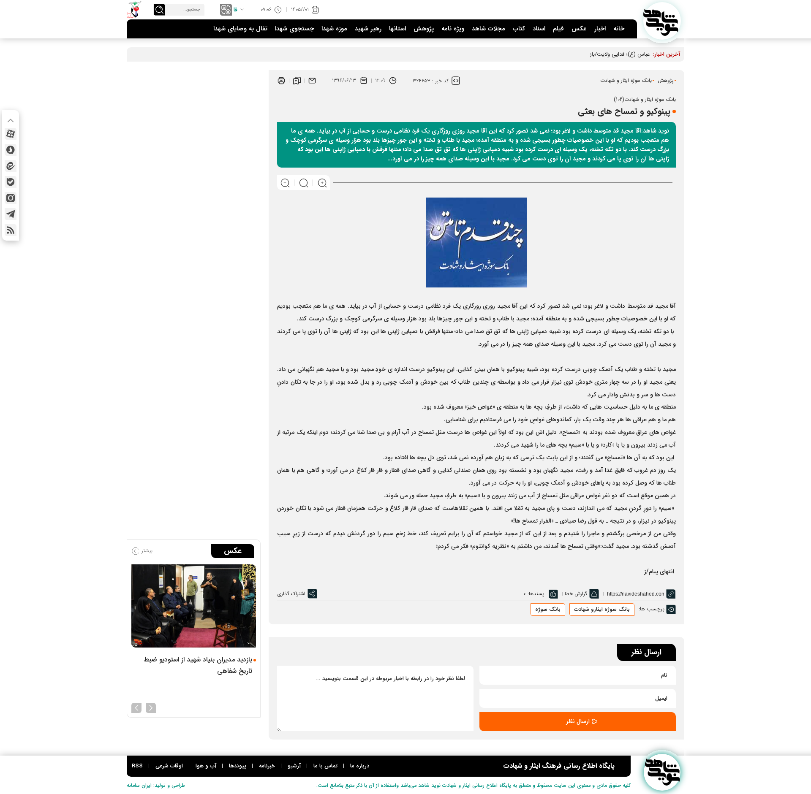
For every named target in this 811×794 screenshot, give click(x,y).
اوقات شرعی (169, 765)
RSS (137, 765)
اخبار (600, 29)
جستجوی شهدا (294, 29)
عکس (579, 29)
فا (235, 9)
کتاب (519, 29)
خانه (618, 29)
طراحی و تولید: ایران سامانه (156, 785)
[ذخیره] (297, 81)
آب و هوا (206, 765)
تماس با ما (325, 765)
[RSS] (10, 230)
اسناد (539, 29)
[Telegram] (10, 214)
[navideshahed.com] (662, 21)
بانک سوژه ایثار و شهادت (626, 80)
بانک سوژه (548, 609)
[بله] (10, 182)
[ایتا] (10, 166)
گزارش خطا (576, 594)
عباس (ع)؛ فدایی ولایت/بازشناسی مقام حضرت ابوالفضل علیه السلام (574, 54)
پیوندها (237, 765)
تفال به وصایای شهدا (240, 29)
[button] (151, 707)
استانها (397, 29)
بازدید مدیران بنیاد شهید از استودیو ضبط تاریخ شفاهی (198, 665)
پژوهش (424, 29)
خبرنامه (267, 765)
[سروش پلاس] (10, 150)
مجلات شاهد (488, 29)
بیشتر (146, 551)
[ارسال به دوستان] (312, 81)
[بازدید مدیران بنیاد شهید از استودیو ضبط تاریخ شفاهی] (193, 606)
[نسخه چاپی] (281, 81)
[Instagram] (10, 198)
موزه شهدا (334, 29)
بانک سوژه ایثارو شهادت (602, 609)
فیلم (558, 29)
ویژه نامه (452, 29)
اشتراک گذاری (291, 594)
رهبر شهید (368, 29)
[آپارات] (10, 134)
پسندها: (536, 594)
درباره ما (359, 765)
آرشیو (294, 765)
